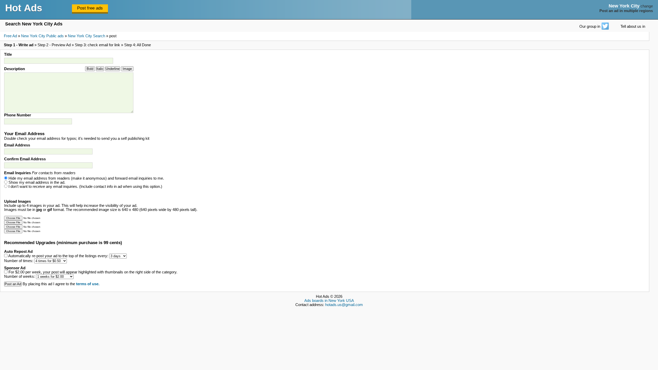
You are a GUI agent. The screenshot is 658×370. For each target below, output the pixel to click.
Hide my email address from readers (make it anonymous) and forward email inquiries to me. (86, 178)
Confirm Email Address (25, 159)
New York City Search (86, 36)
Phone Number (17, 115)
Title (8, 54)
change (647, 6)
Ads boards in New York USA (329, 301)
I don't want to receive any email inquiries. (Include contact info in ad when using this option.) (85, 186)
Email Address (17, 145)
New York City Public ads (42, 36)
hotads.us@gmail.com (344, 305)
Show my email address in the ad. (36, 182)
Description (14, 69)
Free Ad (10, 36)
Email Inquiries (40, 173)
